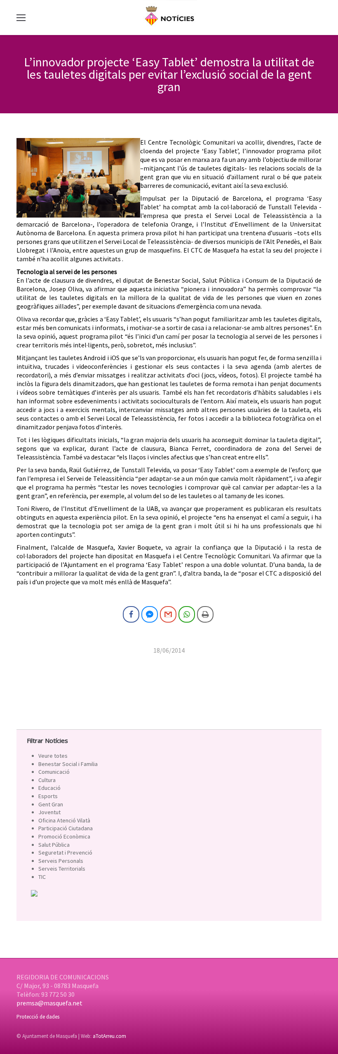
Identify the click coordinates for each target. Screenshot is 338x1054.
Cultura (47, 780)
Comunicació (54, 771)
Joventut (49, 812)
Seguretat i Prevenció (65, 852)
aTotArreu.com (109, 1036)
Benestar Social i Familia (68, 764)
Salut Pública (54, 844)
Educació (49, 788)
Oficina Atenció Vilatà (64, 820)
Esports (48, 796)
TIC (42, 877)
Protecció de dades (37, 1016)
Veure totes (53, 755)
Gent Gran (50, 804)
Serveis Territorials (61, 868)
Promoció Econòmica (64, 836)
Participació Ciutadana (65, 828)
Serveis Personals (60, 860)
